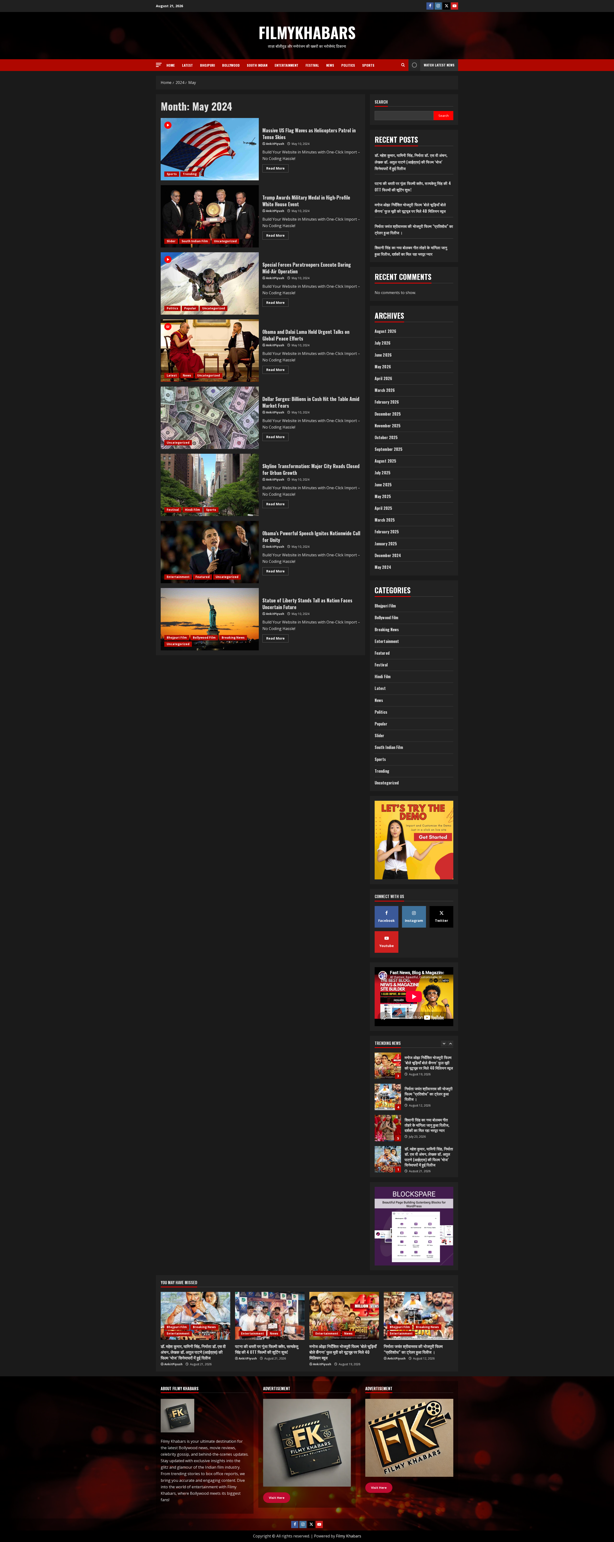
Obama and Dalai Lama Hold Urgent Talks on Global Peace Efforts (210, 350)
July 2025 (382, 473)
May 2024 (383, 567)
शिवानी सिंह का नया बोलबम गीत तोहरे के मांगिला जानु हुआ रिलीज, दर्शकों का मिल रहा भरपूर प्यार (388, 1066)
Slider (171, 241)
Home (170, 65)
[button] (159, 65)
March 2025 (385, 520)
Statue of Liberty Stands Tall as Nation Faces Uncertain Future (210, 619)
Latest (187, 65)
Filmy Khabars (348, 1536)
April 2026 (383, 378)
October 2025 (386, 437)
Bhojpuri (207, 65)
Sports (368, 65)
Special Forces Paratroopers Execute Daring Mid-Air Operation (210, 283)
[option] (414, 1068)
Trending (190, 174)
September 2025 (388, 449)
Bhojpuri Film (177, 638)
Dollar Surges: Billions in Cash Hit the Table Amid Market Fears (210, 418)
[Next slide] (450, 1044)
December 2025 (388, 414)
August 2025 (385, 461)
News (330, 65)
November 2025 (388, 426)
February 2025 (387, 532)
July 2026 (382, 343)
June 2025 (383, 485)
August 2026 (385, 331)
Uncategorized (225, 241)
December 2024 (388, 555)
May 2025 (383, 496)
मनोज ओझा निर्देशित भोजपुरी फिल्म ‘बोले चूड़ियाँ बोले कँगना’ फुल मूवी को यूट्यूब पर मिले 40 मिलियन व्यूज (388, 1159)
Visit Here (379, 1487)
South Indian (257, 65)
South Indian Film (195, 241)
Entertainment (286, 65)
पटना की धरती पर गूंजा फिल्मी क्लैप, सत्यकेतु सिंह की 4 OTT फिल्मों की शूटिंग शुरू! (388, 1128)
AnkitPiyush (275, 144)
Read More (277, 169)
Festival (312, 65)
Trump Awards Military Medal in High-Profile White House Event (210, 216)
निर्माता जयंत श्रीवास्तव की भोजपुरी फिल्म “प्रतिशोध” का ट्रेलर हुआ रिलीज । (413, 1349)
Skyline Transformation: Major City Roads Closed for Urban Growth (210, 485)
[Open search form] (403, 65)
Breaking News (233, 638)
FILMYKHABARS (307, 32)
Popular (190, 308)
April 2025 (383, 508)
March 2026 (385, 390)
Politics (348, 65)
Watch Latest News (439, 64)
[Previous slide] (444, 1044)
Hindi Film (192, 510)
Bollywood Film (204, 638)
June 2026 (383, 355)
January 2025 (386, 544)
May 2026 (383, 367)
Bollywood (231, 65)
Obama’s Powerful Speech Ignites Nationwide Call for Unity (210, 552)
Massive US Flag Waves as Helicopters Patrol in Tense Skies (210, 149)
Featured (202, 577)
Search (381, 102)
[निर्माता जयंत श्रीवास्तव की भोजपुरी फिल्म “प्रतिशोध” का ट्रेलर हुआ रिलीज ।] (418, 1316)
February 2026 (387, 402)
